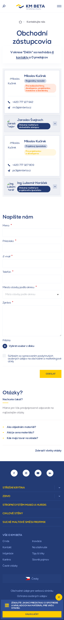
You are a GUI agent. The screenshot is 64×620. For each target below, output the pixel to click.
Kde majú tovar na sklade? (22, 438)
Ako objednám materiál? (21, 427)
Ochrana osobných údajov (32, 596)
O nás (6, 541)
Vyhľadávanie (4, 6)
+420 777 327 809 (23, 165)
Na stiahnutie (39, 547)
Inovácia (36, 541)
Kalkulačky (32, 614)
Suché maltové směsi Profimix (24, 522)
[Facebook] (14, 473)
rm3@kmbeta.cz (21, 107)
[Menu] (59, 6)
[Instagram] (26, 473)
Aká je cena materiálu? (20, 432)
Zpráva (7, 302)
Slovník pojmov (40, 559)
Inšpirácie (8, 553)
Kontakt (7, 547)
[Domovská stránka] (20, 21)
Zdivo (6, 496)
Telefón (7, 271)
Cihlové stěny (13, 513)
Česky (35, 578)
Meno (6, 225)
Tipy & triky (38, 553)
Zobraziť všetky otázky (48, 450)
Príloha (6, 340)
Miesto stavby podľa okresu (19, 287)
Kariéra (7, 559)
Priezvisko (8, 241)
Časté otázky (10, 565)
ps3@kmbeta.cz (21, 170)
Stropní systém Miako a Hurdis (24, 504)
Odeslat (50, 373)
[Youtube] (38, 473)
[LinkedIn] (50, 473)
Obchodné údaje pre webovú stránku (32, 590)
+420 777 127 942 (22, 102)
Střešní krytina (14, 487)
